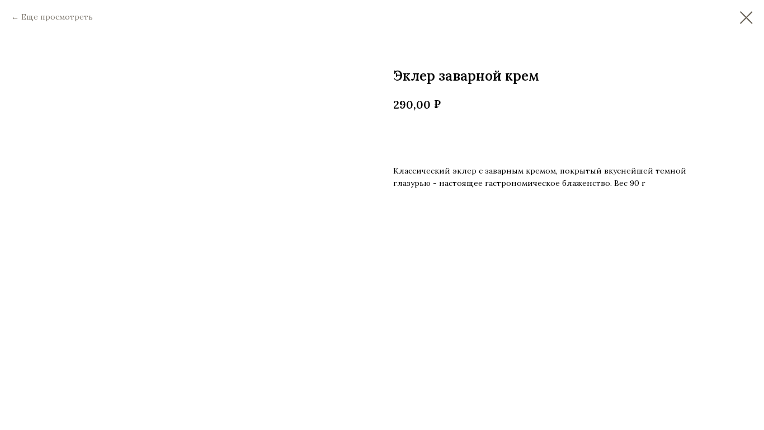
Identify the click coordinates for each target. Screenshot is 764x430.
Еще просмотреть (57, 17)
